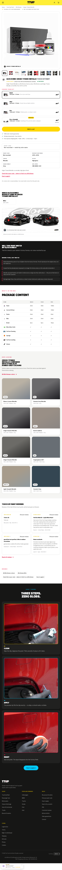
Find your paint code (47, 798)
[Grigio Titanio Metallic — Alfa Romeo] (11, 73)
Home (3, 7)
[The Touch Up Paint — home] (31, 2)
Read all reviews (7, 557)
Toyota (24, 801)
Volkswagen (25, 795)
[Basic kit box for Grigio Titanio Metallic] (4, 73)
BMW (23, 798)
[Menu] (3, 2)
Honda (23, 804)
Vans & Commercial (7, 807)
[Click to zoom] (31, 40)
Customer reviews (47, 810)
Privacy (3, 842)
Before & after (46, 813)
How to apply (45, 801)
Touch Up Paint (10, 7)
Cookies (4, 845)
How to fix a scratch (47, 804)
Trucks (3, 810)
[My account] (54, 2)
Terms (3, 830)
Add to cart (31, 129)
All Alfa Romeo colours (9, 573)
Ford (23, 807)
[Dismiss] (22, 865)
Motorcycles (5, 801)
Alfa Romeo (19, 7)
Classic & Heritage (6, 804)
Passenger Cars (6, 798)
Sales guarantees (46, 816)
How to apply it (6, 176)
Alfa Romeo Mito (22, 573)
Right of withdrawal (7, 833)
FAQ (43, 807)
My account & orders (47, 795)
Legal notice (5, 827)
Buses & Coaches (6, 813)
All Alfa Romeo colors (8, 374)
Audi (23, 810)
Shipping (4, 836)
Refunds (4, 839)
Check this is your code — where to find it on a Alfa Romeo (18, 173)
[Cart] (58, 2)
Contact (44, 819)
